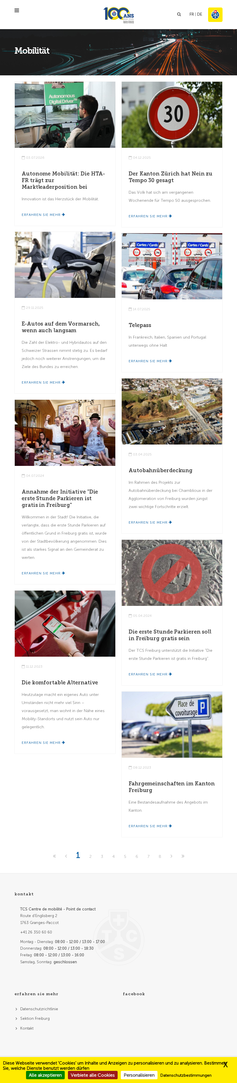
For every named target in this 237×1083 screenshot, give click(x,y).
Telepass (140, 325)
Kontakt (27, 1028)
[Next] (171, 856)
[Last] (182, 856)
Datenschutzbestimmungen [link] (186, 1075)
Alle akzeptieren (45, 1075)
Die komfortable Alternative (60, 682)
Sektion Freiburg (35, 1018)
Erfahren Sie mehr (42, 215)
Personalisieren (139, 1075)
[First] (55, 856)
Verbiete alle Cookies (93, 1075)
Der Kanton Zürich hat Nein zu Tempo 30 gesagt (170, 177)
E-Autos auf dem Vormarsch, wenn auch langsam (61, 327)
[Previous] (66, 856)
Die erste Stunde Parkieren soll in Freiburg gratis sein (170, 635)
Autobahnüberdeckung (160, 470)
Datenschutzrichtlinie (39, 1009)
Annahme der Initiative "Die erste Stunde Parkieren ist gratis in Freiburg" (60, 498)
